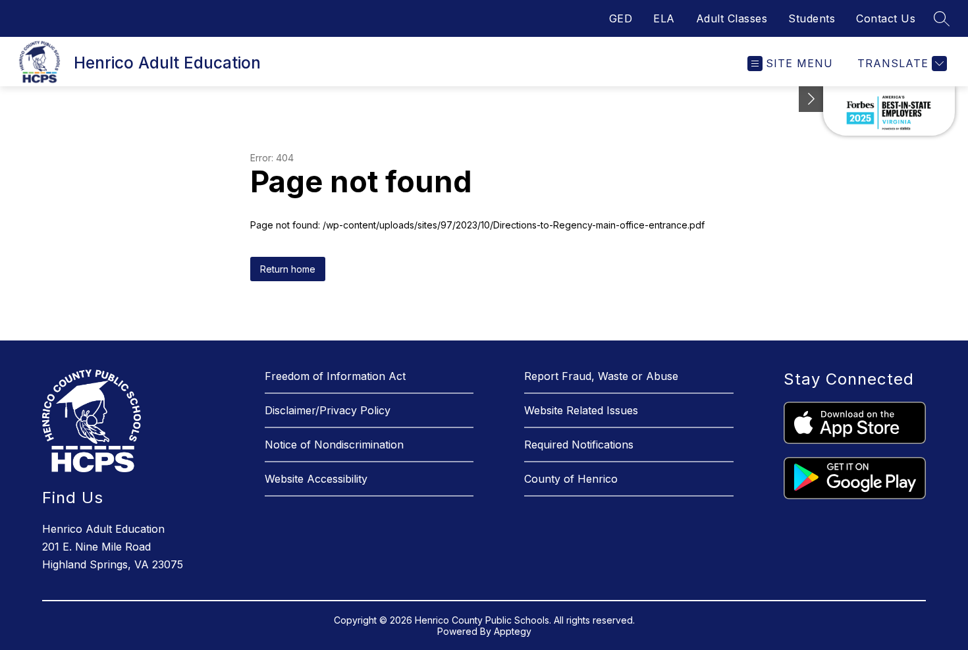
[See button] (811, 99)
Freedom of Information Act (335, 376)
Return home (287, 269)
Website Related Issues (581, 410)
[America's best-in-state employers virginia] (889, 111)
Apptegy (512, 631)
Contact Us (885, 18)
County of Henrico (571, 478)
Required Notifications (578, 444)
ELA (664, 18)
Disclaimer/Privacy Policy (327, 410)
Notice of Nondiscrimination (334, 444)
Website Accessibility (316, 478)
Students (811, 18)
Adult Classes (732, 18)
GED (621, 18)
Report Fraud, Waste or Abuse (601, 376)
